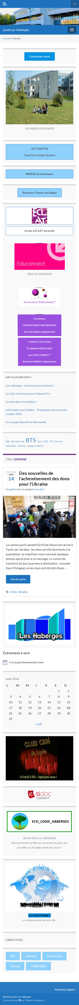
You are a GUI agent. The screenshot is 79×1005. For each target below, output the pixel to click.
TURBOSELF (38, 966)
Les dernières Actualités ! (21, 401)
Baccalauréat (17, 441)
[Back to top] (70, 996)
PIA (13, 956)
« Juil (38, 724)
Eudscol (31, 956)
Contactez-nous (39, 56)
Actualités (40, 489)
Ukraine (22, 446)
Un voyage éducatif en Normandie (26, 422)
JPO (51, 441)
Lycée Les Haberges (16, 30)
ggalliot (12, 489)
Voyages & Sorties (35, 446)
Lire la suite (18, 579)
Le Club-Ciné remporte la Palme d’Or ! (28, 393)
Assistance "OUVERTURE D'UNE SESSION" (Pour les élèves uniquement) (39, 325)
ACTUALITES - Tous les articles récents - (39, 152)
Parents (58, 441)
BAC (8, 441)
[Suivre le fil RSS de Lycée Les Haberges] (5, 3)
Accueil (7, 38)
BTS (31, 440)
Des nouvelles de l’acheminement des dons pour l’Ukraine (44, 478)
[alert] (39, 662)
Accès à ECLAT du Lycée (39, 230)
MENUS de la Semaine (39, 173)
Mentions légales (65, 989)
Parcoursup (54, 956)
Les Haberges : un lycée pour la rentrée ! (30, 385)
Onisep (15, 966)
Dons (39, 441)
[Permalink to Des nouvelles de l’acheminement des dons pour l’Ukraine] (39, 516)
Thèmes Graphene (34, 1000)
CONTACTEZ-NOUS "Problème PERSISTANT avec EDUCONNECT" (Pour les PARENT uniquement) (39, 351)
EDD (46, 441)
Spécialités (11, 446)
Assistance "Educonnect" (40, 302)
